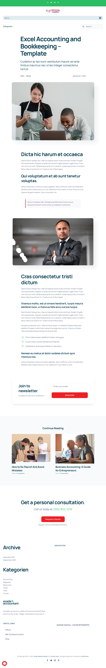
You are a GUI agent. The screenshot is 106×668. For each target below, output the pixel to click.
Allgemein (7, 582)
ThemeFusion (54, 656)
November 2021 (9, 557)
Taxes (5, 588)
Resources (7, 585)
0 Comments (20, 473)
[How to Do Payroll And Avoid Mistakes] (31, 449)
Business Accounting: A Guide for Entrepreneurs (72, 468)
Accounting (7, 579)
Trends (28, 76)
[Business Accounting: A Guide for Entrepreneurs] (74, 449)
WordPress (85, 656)
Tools (22, 76)
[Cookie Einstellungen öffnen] (4, 665)
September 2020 (9, 560)
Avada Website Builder (41, 656)
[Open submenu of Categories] (13, 26)
